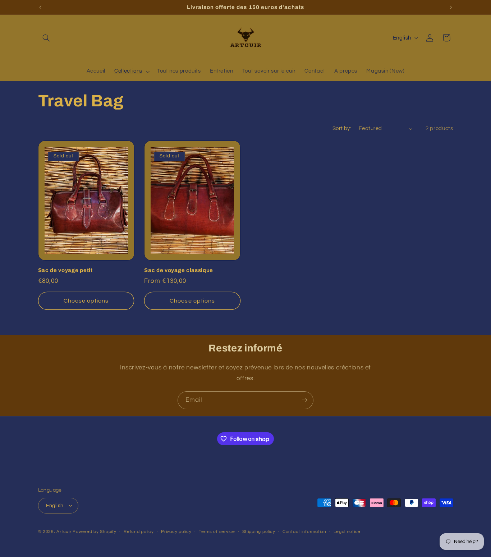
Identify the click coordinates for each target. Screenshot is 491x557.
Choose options (86, 301)
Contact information (304, 532)
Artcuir (63, 531)
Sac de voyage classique (178, 270)
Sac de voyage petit (65, 270)
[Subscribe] (305, 400)
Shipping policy (258, 532)
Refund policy (139, 532)
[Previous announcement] (40, 7)
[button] (46, 37)
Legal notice (347, 532)
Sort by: (341, 128)
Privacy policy (176, 532)
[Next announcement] (451, 7)
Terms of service (217, 532)
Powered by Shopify (94, 531)
